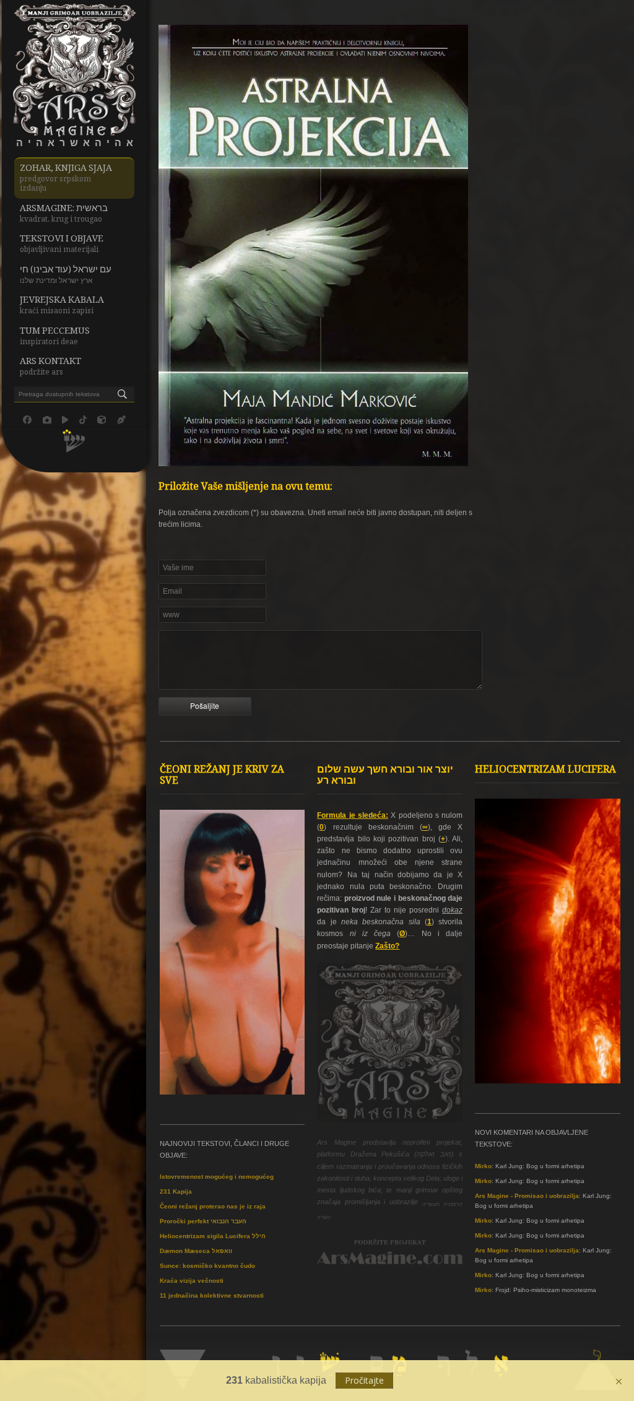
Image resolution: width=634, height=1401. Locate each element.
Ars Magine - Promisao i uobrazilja (527, 1195)
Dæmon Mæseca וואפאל (196, 1250)
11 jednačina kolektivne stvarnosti (212, 1295)
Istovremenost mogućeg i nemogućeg (217, 1176)
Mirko (483, 1166)
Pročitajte (364, 1380)
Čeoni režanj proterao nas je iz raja (213, 1206)
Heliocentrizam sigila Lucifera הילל (213, 1236)
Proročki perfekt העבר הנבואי (203, 1221)
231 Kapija (176, 1191)
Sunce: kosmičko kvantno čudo (207, 1265)
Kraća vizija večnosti (192, 1280)
